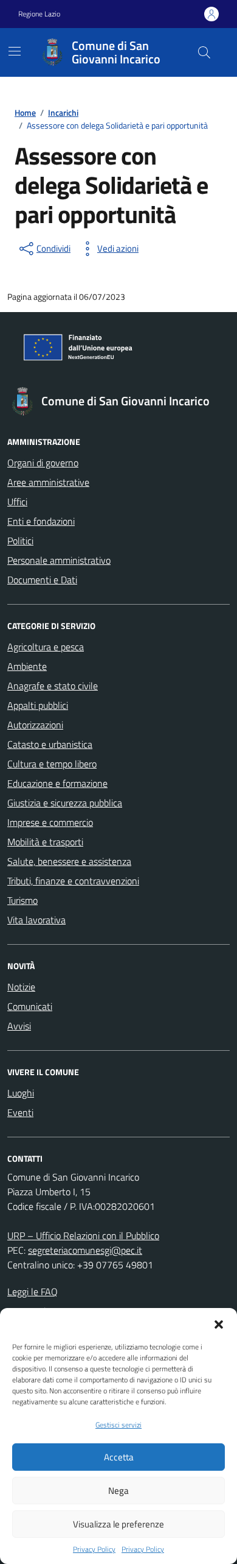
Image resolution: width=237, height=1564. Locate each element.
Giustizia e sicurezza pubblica (64, 802)
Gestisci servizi (118, 1425)
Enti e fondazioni (41, 521)
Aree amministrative (48, 482)
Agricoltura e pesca (45, 646)
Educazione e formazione (57, 783)
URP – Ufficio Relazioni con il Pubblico (83, 1235)
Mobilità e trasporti (45, 841)
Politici (20, 540)
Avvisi (19, 1025)
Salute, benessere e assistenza (69, 861)
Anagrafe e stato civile (52, 685)
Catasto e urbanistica (49, 744)
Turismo (22, 900)
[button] (219, 1323)
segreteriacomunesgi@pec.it (85, 1250)
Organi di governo (42, 462)
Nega (118, 1491)
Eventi (20, 1112)
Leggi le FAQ (32, 1291)
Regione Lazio (39, 14)
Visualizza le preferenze (118, 1524)
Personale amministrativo (59, 560)
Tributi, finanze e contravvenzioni (73, 880)
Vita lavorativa (36, 919)
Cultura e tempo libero (52, 763)
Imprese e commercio (50, 822)
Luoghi (20, 1093)
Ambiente (27, 666)
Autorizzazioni (35, 724)
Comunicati (29, 1006)
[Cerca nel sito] (204, 52)
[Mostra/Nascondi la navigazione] (14, 51)
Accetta (119, 1457)
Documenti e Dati (42, 579)
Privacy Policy (94, 1549)
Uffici (17, 501)
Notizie (21, 986)
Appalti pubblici (37, 705)
